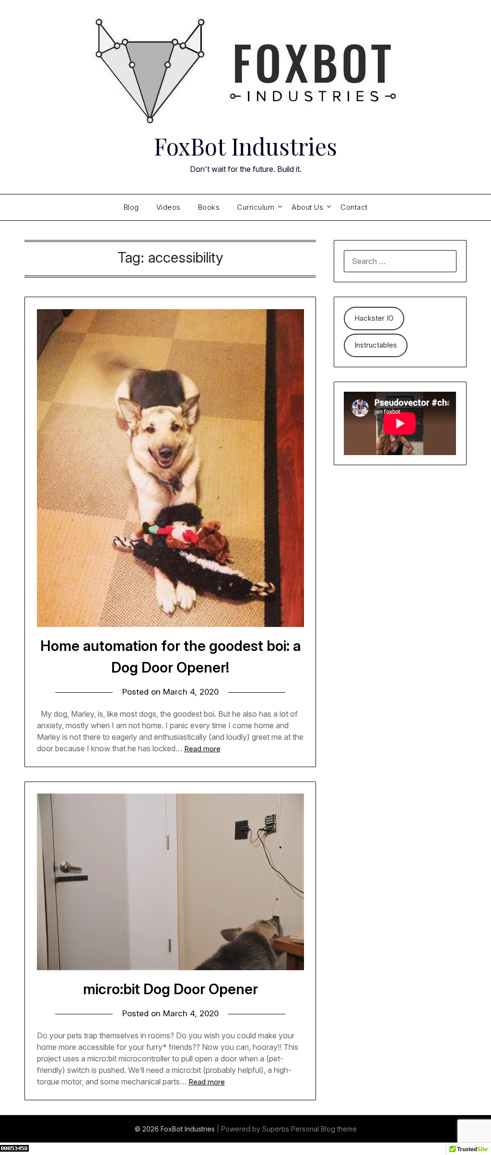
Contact (354, 207)
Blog (131, 207)
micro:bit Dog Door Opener (170, 989)
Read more (202, 748)
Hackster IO (374, 318)
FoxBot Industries (245, 146)
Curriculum (255, 207)
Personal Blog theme (324, 1129)
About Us (307, 207)
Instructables (375, 344)
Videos (168, 207)
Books (209, 207)
